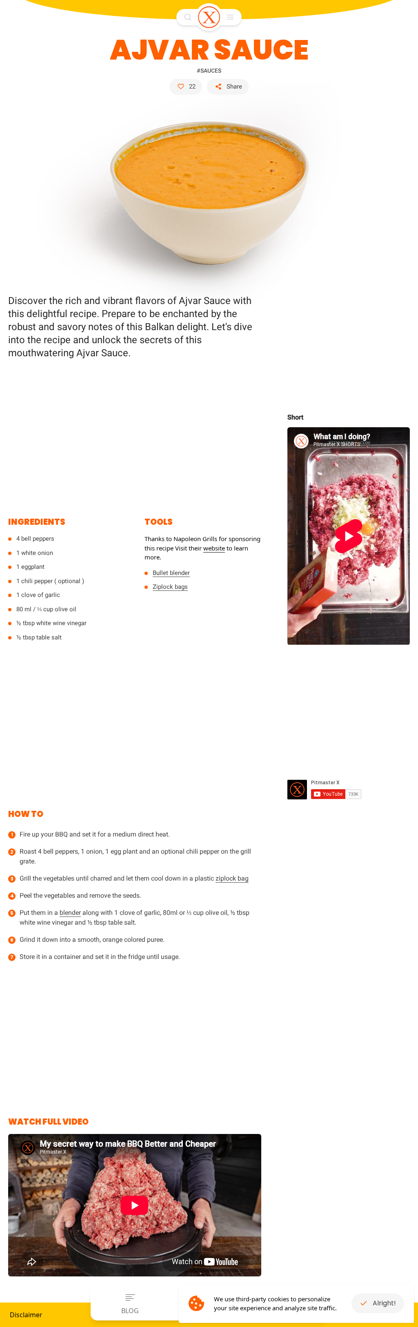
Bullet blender (171, 573)
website (214, 548)
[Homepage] (209, 17)
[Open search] (188, 17)
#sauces (209, 70)
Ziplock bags (170, 586)
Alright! (384, 1303)
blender (70, 912)
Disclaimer (26, 1314)
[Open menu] (230, 17)
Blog (130, 1310)
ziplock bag (232, 878)
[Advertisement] (134, 433)
